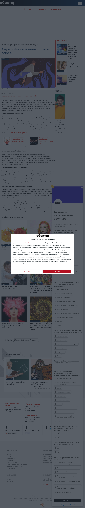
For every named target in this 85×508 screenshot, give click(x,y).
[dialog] (42, 254)
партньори (27, 242)
